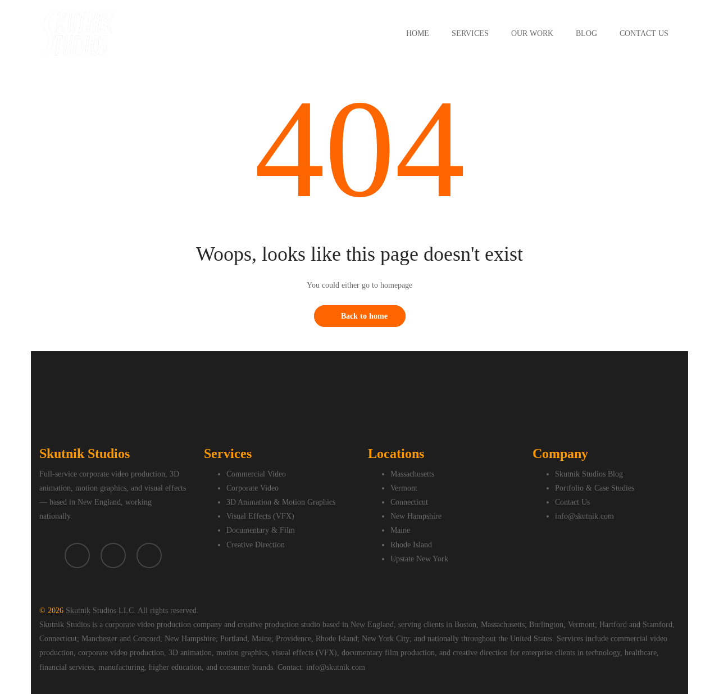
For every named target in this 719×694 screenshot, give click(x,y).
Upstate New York (419, 559)
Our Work (532, 33)
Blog (586, 33)
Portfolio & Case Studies (594, 488)
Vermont (403, 488)
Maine (400, 530)
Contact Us (644, 33)
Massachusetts (412, 474)
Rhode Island (411, 545)
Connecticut (409, 502)
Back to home (364, 316)
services (470, 33)
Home (417, 33)
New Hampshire (416, 516)
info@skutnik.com (584, 516)
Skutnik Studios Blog (589, 474)
